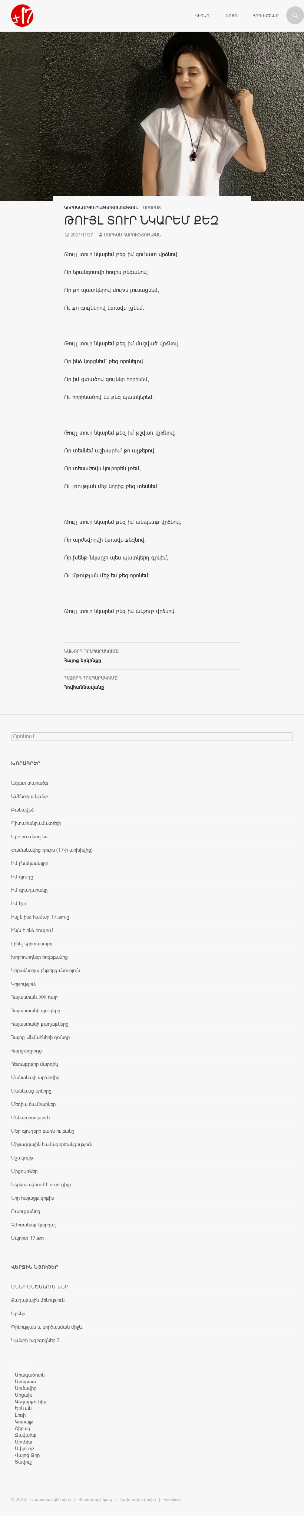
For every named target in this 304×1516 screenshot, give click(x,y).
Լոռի (20, 1415)
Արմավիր (25, 1388)
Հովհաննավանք (91, 682)
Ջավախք (26, 1435)
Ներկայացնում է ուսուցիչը (41, 1184)
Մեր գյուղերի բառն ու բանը (42, 1131)
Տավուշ (23, 1462)
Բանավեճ (22, 810)
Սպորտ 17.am (27, 1238)
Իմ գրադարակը (29, 890)
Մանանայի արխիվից (35, 1077)
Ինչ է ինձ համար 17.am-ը (40, 917)
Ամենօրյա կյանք (29, 796)
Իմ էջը (18, 903)
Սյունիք (23, 1442)
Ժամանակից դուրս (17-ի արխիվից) (52, 850)
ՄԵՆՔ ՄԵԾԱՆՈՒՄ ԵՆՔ (39, 1287)
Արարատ (25, 1381)
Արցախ (23, 1395)
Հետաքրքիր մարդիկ (34, 1064)
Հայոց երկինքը (91, 656)
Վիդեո (202, 15)
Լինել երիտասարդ (32, 943)
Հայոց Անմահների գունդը (40, 1037)
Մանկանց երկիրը (31, 1091)
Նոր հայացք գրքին (32, 1198)
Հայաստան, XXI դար (34, 997)
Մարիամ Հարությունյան (132, 235)
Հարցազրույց (26, 1051)
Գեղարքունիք (30, 1401)
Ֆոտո (231, 15)
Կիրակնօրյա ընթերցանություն (101, 207)
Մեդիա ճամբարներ (33, 1104)
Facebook (172, 1499)
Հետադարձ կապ (95, 1499)
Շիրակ (22, 1428)
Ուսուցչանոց (25, 1211)
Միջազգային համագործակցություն (51, 1144)
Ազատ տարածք (29, 783)
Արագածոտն (29, 1375)
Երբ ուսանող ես (29, 836)
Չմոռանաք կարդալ (33, 1225)
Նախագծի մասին (138, 1499)
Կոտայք (24, 1422)
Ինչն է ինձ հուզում (32, 930)
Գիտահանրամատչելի (36, 823)
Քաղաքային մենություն (38, 1300)
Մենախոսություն (30, 1117)
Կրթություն (23, 984)
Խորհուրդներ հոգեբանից (39, 957)
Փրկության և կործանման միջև (47, 1327)
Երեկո (18, 1313)
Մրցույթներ (24, 1171)
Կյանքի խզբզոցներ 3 (35, 1340)
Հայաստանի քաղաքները (39, 1024)
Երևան (23, 1408)
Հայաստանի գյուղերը (35, 1010)
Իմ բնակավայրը (29, 863)
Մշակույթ (22, 1158)
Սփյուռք (24, 1448)
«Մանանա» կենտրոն (50, 1499)
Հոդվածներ (265, 15)
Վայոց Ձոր (27, 1455)
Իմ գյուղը (22, 877)
